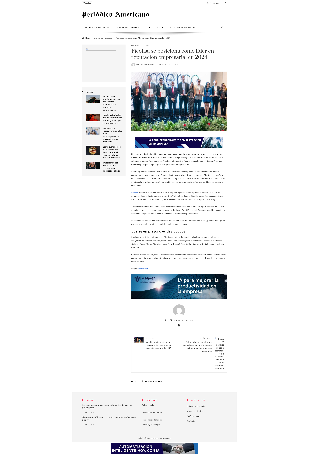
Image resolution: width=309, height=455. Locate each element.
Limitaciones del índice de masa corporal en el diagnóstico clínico (111, 166)
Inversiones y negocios (141, 45)
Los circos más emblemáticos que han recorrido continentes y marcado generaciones (111, 103)
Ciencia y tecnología (151, 424)
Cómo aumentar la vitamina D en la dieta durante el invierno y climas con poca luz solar (112, 152)
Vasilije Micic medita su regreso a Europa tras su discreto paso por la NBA (158, 343)
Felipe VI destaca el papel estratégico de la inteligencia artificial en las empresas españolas (197, 344)
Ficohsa (134, 192)
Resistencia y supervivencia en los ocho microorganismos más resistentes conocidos (112, 135)
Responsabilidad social (152, 420)
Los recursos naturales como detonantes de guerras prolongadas (107, 406)
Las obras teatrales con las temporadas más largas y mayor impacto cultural (112, 119)
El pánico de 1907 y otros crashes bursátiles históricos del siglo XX (109, 418)
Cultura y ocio (148, 405)
